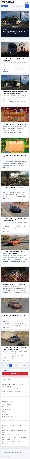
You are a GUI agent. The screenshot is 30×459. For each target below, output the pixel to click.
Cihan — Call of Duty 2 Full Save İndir (11, 434)
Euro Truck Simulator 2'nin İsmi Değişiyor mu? (13, 382)
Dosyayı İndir (6, 134)
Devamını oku (6, 71)
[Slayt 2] (13, 26)
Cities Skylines (6, 411)
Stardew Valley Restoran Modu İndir (10, 389)
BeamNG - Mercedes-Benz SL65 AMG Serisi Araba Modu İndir (15, 348)
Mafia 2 (5, 406)
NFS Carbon (6, 414)
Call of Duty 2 (6, 404)
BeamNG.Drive (7, 401)
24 (19, 365)
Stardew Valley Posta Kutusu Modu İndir (11, 391)
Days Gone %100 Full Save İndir (10, 394)
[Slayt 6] (17, 26)
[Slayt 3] (14, 26)
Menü (26, 2)
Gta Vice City (6, 409)
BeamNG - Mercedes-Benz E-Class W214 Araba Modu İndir (14, 252)
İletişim (9, 456)
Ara (26, 6)
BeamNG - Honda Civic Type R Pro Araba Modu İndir (14, 316)
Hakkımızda (4, 456)
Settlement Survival (7, 416)
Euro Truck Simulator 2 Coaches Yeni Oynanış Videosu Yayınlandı (15, 92)
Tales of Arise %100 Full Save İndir (14, 284)
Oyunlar (4, 6)
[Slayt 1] (12, 26)
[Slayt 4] (15, 26)
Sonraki (23, 365)
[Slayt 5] (16, 26)
